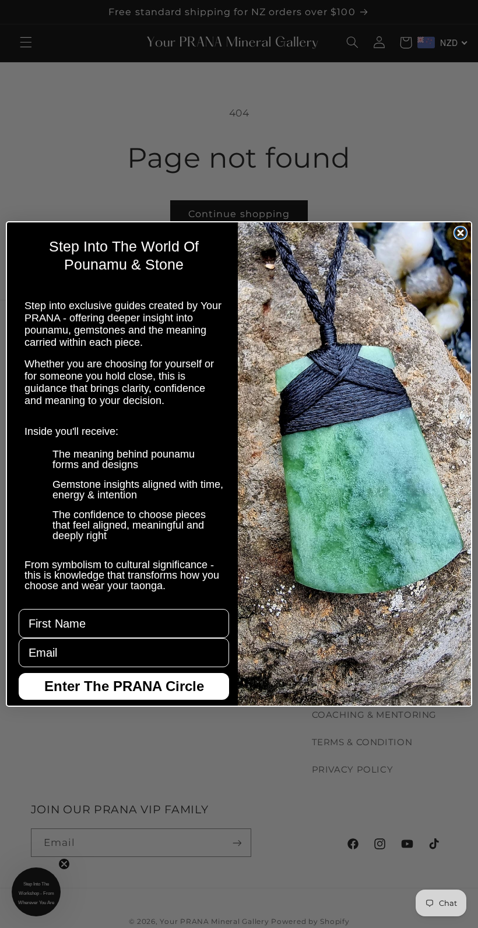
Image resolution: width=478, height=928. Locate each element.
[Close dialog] (460, 233)
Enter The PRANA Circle (124, 686)
